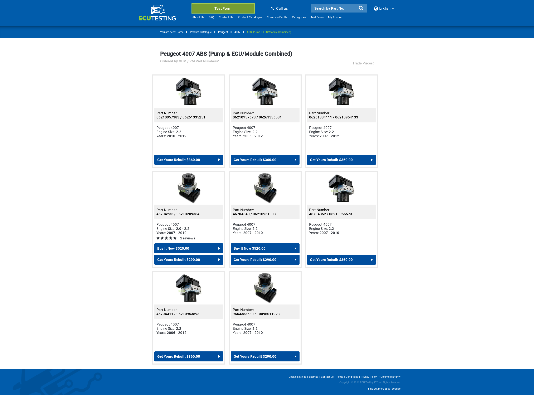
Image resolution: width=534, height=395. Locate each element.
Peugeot (223, 32)
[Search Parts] (361, 8)
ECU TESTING (163, 16)
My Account (336, 17)
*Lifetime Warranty (389, 376)
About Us (198, 17)
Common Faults (277, 17)
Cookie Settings (297, 376)
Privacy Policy (369, 376)
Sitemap (313, 376)
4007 (237, 32)
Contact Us (226, 17)
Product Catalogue (250, 17)
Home (180, 32)
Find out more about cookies (384, 388)
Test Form (223, 8)
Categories (299, 17)
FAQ (211, 17)
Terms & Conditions (347, 376)
